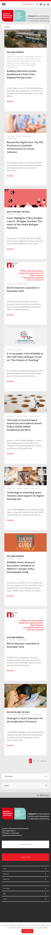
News (19, 214)
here (45, 928)
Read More (10, 101)
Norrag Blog (12, 67)
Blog (4, 894)
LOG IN (24, 4)
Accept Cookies (27, 931)
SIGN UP (31, 4)
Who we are (6, 879)
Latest (5, 899)
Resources (6, 874)
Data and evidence (15, 52)
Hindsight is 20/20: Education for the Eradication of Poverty (25, 720)
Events (19, 350)
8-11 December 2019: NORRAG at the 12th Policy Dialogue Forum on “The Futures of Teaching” (25, 357)
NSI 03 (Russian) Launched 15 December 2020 (23, 289)
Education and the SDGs (18, 211)
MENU (3, 4)
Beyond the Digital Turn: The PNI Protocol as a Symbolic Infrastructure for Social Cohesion (25, 147)
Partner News (22, 284)
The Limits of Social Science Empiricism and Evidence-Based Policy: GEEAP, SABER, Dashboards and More (24, 424)
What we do (6, 888)
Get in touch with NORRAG (25, 844)
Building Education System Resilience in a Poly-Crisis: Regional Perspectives (21, 74)
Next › (44, 760)
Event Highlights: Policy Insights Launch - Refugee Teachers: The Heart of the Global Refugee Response (25, 222)
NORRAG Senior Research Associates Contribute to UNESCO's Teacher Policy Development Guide (21, 567)
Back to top (44, 795)
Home (4, 869)
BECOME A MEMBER (25, 857)
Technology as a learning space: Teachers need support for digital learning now (25, 495)
